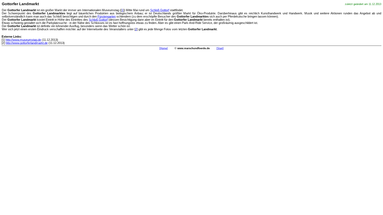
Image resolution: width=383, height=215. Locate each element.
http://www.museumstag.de (23, 39)
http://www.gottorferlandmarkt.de (27, 43)
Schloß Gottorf (159, 10)
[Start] (220, 48)
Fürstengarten (107, 16)
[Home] (163, 48)
